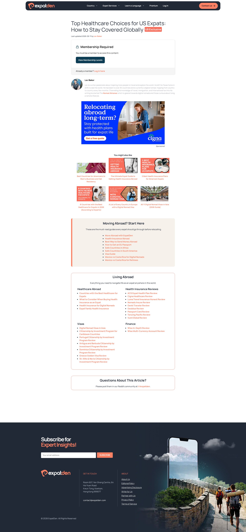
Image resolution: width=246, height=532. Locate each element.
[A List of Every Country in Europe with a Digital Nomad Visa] (123, 200)
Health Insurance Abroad (117, 238)
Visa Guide (110, 253)
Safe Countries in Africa (116, 247)
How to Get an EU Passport (118, 244)
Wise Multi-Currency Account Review (146, 331)
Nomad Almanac (110, 93)
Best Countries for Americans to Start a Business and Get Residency (91, 179)
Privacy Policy (127, 499)
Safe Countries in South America (121, 250)
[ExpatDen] (41, 5)
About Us (125, 479)
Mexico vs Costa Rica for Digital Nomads (124, 257)
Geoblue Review (136, 308)
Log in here (99, 71)
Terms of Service (129, 503)
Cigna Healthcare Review (140, 296)
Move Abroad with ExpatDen (119, 235)
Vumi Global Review (137, 317)
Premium (154, 5)
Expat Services (110, 5)
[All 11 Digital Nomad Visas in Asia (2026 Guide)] (154, 200)
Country (90, 5)
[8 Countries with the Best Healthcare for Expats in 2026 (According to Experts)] (91, 200)
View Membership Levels (90, 60)
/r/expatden (144, 386)
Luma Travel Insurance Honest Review (146, 299)
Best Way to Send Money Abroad (121, 241)
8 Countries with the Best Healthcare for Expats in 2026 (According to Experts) (91, 207)
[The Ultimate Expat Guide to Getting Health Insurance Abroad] (123, 172)
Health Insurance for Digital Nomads (97, 305)
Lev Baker (89, 80)
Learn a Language (133, 5)
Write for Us (126, 491)
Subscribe (105, 455)
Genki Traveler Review (139, 305)
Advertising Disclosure (131, 487)
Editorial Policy (127, 483)
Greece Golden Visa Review (92, 355)
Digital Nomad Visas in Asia (92, 328)
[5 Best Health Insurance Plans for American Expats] (155, 172)
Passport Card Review (138, 311)
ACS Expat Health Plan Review (142, 293)
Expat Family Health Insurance (94, 308)
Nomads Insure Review (139, 302)
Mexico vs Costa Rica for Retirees (121, 260)
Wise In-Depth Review (139, 328)
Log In (165, 5)
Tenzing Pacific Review (139, 314)
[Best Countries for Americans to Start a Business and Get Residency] (91, 172)
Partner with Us (128, 495)
